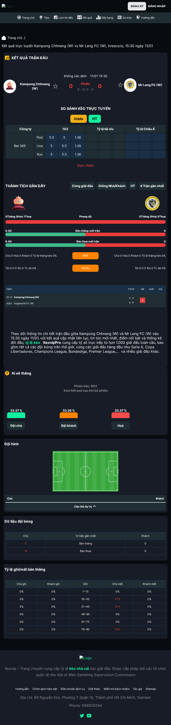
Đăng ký (137, 6)
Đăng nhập (157, 6)
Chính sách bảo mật (45, 689)
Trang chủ (15, 38)
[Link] (15, 6)
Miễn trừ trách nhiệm (116, 689)
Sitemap (151, 689)
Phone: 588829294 (85, 705)
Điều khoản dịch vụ (73, 689)
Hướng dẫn (22, 689)
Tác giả (137, 689)
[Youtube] (89, 716)
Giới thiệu (94, 689)
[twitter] (82, 716)
